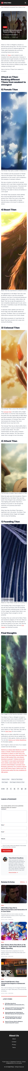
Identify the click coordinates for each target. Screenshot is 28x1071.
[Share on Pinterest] (18, 788)
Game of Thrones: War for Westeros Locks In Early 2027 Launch (14, 1022)
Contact (14, 1041)
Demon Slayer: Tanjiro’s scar (15, 768)
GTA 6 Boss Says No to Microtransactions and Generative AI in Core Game (14, 909)
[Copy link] (25, 788)
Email (3, 831)
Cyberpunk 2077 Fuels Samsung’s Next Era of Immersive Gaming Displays (14, 1008)
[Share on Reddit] (21, 788)
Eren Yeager (5, 782)
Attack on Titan (5, 779)
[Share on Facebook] (7, 788)
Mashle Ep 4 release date (8, 749)
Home (2, 7)
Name (3, 825)
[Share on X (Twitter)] (10, 788)
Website (3, 838)
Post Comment (7, 850)
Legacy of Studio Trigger (8, 751)
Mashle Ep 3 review (21, 749)
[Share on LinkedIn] (14, 788)
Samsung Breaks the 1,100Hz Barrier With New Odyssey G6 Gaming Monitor (14, 1013)
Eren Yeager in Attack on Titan (17, 782)
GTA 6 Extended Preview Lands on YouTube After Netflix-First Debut (13, 1017)
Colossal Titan (7, 411)
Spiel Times (11, 1066)
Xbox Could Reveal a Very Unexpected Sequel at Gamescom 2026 (13, 983)
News (2, 905)
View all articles (12, 872)
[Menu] (25, 2)
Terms (14, 1047)
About (14, 1039)
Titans (9, 55)
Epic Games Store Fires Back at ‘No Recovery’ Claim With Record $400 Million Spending (13, 946)
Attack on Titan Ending (16, 779)
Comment (4, 809)
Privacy (14, 1044)
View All (22, 882)
